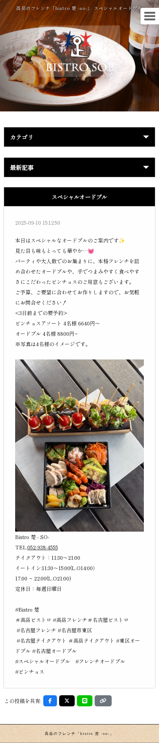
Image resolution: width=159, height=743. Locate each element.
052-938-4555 (42, 547)
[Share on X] (67, 700)
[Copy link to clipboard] (103, 700)
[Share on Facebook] (50, 700)
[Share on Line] (84, 700)
